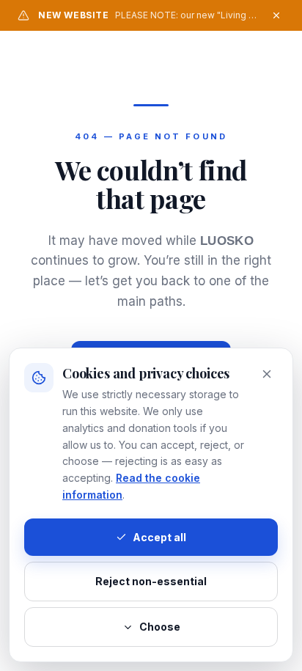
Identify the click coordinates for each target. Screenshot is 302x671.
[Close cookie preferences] (267, 374)
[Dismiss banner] (276, 15)
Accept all (159, 537)
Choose (159, 626)
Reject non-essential (151, 581)
